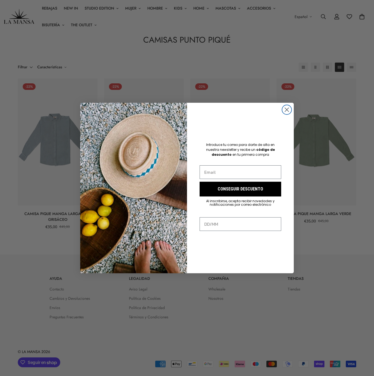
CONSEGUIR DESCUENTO (240, 189)
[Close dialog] (287, 109)
